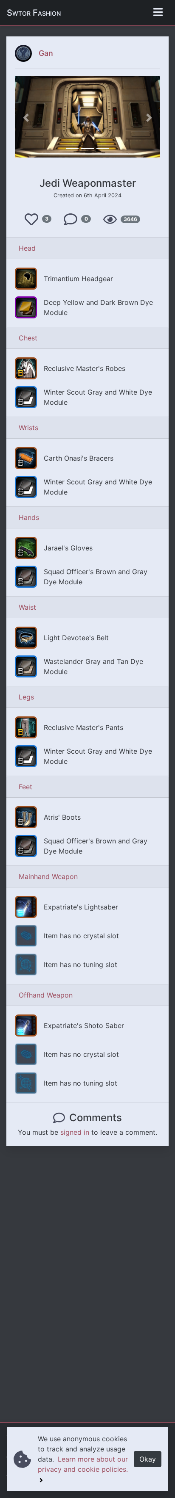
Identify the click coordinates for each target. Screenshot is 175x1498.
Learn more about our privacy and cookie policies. (83, 1464)
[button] (26, 118)
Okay (147, 1459)
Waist (27, 607)
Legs (26, 697)
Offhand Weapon (46, 995)
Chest (28, 338)
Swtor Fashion (34, 13)
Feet (25, 786)
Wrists (28, 427)
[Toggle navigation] (158, 13)
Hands (29, 517)
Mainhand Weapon (48, 876)
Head (27, 248)
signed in (74, 1132)
